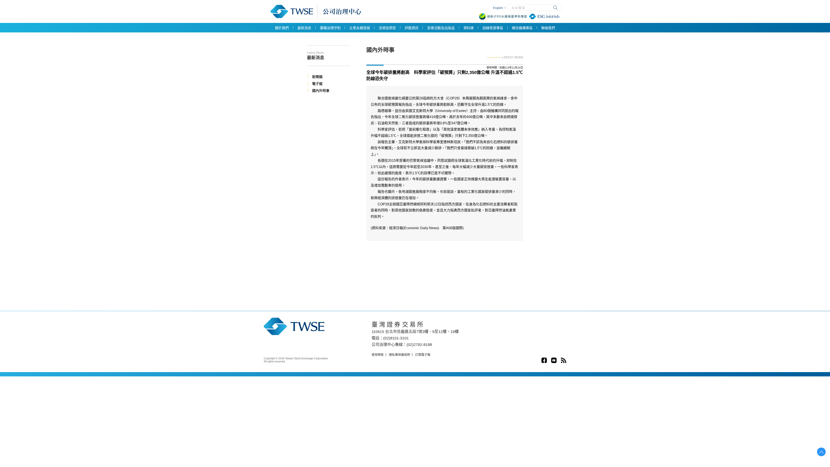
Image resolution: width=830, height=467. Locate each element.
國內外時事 (320, 91)
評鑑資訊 (411, 28)
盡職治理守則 (330, 28)
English (498, 8)
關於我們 (282, 28)
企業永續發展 (359, 28)
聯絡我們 (548, 28)
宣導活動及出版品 (441, 28)
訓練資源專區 (492, 28)
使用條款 (378, 354)
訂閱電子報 (422, 354)
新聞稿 (317, 77)
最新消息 (304, 28)
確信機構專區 (522, 28)
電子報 (317, 84)
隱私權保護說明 (399, 354)
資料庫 (468, 28)
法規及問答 (387, 28)
